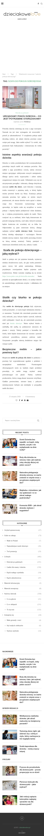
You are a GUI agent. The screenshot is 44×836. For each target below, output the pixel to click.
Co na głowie (24, 599)
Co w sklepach (24, 604)
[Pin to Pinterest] (25, 400)
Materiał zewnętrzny (22, 588)
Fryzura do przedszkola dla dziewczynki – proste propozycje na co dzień (30, 769)
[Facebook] (38, 3)
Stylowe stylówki (24, 631)
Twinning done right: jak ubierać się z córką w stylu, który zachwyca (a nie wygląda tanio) (30, 735)
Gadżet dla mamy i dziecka (24, 567)
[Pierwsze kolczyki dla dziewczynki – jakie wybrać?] (9, 785)
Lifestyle (22, 557)
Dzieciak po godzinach (22, 113)
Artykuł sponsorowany (22, 530)
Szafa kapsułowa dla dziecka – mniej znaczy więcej (29, 748)
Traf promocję (24, 551)
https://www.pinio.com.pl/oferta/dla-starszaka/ (18, 276)
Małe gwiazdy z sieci (24, 620)
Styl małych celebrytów (24, 625)
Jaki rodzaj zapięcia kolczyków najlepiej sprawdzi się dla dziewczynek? (28, 800)
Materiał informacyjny (22, 583)
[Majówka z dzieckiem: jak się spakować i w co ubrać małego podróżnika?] (9, 494)
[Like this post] (16, 400)
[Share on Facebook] (19, 400)
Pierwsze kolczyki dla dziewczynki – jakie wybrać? (29, 784)
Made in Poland (24, 541)
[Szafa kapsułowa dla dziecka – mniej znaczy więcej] (9, 750)
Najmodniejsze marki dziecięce (24, 546)
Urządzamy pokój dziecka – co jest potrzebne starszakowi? (22, 117)
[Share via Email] (27, 400)
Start (4, 74)
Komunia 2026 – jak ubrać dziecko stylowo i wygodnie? (30, 508)
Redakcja (27, 122)
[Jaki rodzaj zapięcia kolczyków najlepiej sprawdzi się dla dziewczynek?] (9, 800)
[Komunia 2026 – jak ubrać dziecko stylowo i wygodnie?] (9, 509)
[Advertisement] (22, 48)
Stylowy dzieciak (22, 594)
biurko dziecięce (16, 323)
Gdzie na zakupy (22, 535)
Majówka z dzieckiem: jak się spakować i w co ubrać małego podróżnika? (30, 494)
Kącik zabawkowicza (24, 578)
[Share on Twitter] (22, 400)
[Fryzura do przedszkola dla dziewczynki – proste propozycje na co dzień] (9, 771)
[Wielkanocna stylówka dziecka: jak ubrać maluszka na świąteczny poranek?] (9, 719)
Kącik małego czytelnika (24, 572)
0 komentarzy (30, 397)
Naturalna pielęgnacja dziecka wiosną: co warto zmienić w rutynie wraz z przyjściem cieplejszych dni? (30, 477)
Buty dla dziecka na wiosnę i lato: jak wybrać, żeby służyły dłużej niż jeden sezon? (30, 461)
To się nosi (24, 610)
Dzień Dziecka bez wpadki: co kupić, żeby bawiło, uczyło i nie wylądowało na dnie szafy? (29, 444)
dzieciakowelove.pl (24, 827)
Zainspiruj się (22, 615)
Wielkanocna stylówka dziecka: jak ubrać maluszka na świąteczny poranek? (30, 720)
